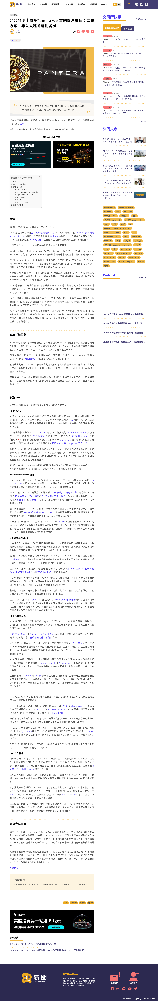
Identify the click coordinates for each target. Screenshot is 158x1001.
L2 (71, 420)
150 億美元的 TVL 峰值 (27, 496)
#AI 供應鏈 (116, 212)
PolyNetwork (31, 359)
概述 (14, 181)
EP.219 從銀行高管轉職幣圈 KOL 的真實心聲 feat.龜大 (124, 320)
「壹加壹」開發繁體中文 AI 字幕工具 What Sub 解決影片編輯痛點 (117, 182)
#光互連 (126, 237)
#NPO (125, 233)
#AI (113, 224)
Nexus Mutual (70, 794)
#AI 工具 (137, 245)
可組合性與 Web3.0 (25, 195)
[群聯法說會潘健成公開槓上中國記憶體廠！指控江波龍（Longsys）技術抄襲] (140, 198)
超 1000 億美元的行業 (42, 232)
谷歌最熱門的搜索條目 (41, 637)
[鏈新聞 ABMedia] (16, 6)
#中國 (117, 237)
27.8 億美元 (39, 436)
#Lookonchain (109, 208)
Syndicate (26, 731)
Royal (38, 676)
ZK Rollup (65, 440)
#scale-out (134, 233)
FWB (64, 706)
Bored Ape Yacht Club (42, 634)
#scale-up (107, 237)
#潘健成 (140, 258)
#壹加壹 (121, 254)
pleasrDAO (77, 706)
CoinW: (106, 54)
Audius (27, 676)
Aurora (61, 521)
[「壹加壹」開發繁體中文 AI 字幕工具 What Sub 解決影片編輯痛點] (140, 184)
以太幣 (82, 903)
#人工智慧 (136, 250)
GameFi (34, 500)
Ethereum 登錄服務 (65, 599)
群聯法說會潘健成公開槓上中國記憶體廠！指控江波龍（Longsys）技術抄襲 (117, 195)
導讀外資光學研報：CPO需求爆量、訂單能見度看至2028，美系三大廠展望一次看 (117, 168)
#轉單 (106, 225)
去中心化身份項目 (45, 572)
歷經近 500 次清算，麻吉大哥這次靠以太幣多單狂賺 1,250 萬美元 (117, 140)
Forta (13, 794)
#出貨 (117, 216)
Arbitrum (19, 236)
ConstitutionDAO (57, 709)
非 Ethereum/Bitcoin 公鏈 (28, 192)
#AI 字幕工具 (125, 245)
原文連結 (14, 868)
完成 (20, 572)
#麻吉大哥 (139, 208)
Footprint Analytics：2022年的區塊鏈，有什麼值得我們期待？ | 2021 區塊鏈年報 (47, 950)
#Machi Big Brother (125, 208)
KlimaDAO (57, 713)
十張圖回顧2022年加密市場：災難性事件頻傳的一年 (33, 944)
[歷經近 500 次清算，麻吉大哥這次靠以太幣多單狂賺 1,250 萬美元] (140, 142)
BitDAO (41, 709)
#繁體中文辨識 (109, 258)
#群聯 (106, 262)
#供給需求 (107, 216)
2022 (66, 903)
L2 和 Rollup (22, 190)
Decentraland (47, 663)
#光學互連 (136, 237)
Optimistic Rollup (77, 432)
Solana (54, 236)
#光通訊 (135, 241)
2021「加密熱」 (20, 184)
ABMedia (18, 31)
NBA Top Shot (18, 634)
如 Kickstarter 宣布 (78, 568)
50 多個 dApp (79, 436)
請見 (22, 124)
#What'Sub (108, 249)
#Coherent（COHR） (111, 229)
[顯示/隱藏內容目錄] (36, 178)
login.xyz (36, 599)
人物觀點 (14, 15)
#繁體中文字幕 (133, 254)
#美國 (106, 245)
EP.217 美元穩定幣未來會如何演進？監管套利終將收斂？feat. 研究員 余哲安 (124, 329)
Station (90, 731)
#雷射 (114, 245)
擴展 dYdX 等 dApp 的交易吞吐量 (69, 443)
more (141, 121)
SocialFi (22, 500)
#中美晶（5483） (130, 212)
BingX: (106, 82)
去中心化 (26, 572)
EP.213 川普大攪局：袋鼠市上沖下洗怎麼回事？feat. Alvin (124, 338)
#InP (132, 228)
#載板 (137, 220)
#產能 (129, 220)
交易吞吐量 (71, 492)
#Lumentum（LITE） (111, 233)
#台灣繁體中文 (109, 254)
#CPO (125, 228)
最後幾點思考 (18, 205)
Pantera (74, 903)
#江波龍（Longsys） (126, 258)
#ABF (106, 212)
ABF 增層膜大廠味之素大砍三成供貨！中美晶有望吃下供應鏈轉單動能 (117, 153)
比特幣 (90, 903)
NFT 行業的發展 (23, 197)
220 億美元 (35, 239)
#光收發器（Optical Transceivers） (116, 241)
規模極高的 (60, 492)
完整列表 (139, 19)
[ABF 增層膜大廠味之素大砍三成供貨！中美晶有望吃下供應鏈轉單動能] (140, 156)
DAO (19, 200)
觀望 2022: (18, 187)
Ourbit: (106, 39)
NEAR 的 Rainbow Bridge (38, 512)
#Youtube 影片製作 (122, 250)
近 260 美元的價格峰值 (53, 496)
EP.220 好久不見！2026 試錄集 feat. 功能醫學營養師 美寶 (124, 310)
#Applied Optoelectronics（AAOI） (131, 225)
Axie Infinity (66, 663)
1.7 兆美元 (77, 643)
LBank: (106, 68)
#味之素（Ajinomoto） (132, 216)
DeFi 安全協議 (22, 202)
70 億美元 (15, 559)
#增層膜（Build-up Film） (113, 220)
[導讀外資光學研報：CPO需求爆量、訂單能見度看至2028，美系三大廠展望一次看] (140, 171)
